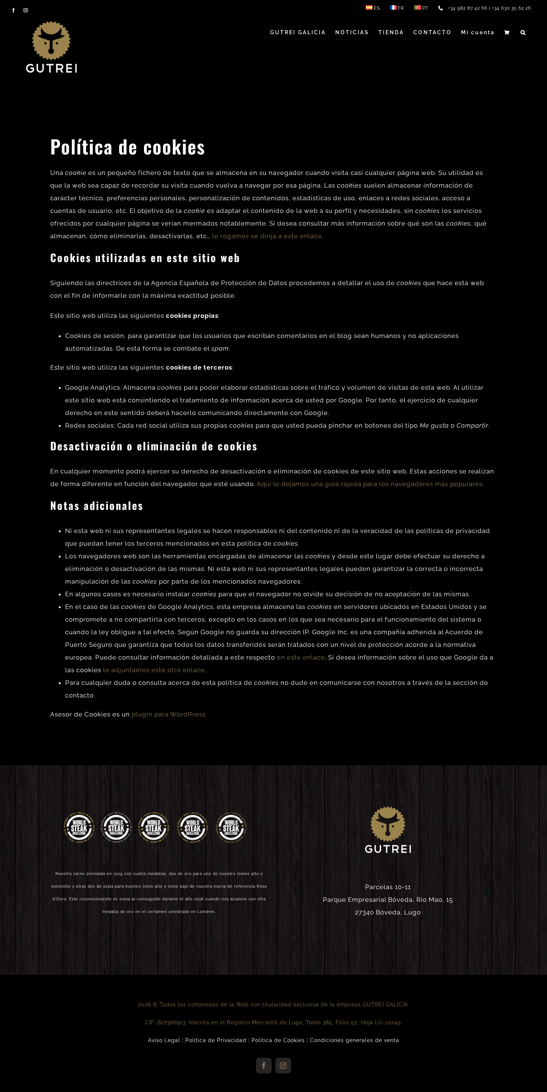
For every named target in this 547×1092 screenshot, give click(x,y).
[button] (524, 32)
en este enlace (301, 657)
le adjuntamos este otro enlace (154, 670)
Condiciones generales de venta (354, 1040)
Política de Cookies (278, 1040)
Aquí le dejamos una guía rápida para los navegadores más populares (370, 484)
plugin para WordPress (169, 714)
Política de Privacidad (215, 1040)
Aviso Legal (164, 1040)
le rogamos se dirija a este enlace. (267, 236)
